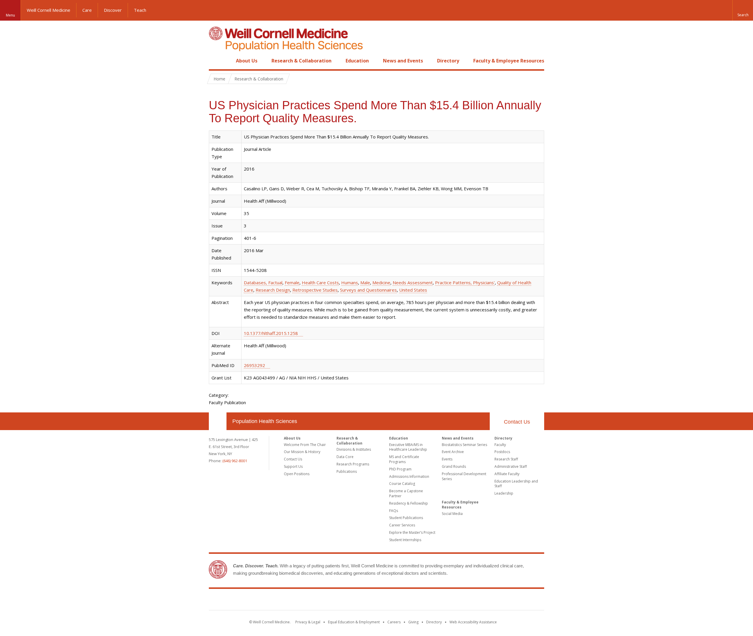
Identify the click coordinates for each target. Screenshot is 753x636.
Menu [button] (10, 15)
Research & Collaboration (301, 60)
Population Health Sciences (264, 421)
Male (365, 282)
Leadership (503, 493)
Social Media (452, 513)
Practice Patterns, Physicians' (465, 282)
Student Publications (406, 517)
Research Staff (506, 459)
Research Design (273, 290)
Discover (113, 10)
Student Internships (405, 539)
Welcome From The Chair (305, 444)
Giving (413, 622)
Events (447, 459)
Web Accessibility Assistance (473, 622)
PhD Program (400, 469)
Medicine (381, 282)
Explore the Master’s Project (412, 532)
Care (87, 10)
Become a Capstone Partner (406, 493)
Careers (394, 622)
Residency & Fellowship (408, 503)
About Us (246, 60)
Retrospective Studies (315, 290)
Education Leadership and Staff (516, 484)
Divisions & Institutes (353, 449)
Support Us (293, 466)
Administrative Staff (510, 466)
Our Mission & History (302, 451)
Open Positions (296, 473)
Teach (140, 10)
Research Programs (352, 464)
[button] (742, 10)
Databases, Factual (263, 282)
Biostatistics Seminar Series (464, 444)
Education (357, 60)
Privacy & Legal (307, 622)
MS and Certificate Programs (404, 459)
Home (215, 60)
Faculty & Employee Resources (508, 60)
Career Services (402, 525)
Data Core (345, 456)
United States (413, 290)
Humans (349, 282)
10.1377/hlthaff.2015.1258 (271, 333)
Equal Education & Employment (354, 622)
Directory (448, 60)
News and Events (403, 60)
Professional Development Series (464, 476)
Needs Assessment (413, 282)
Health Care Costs (320, 282)
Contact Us (517, 422)
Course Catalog (402, 483)
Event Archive (453, 451)
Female (292, 282)
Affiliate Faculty (506, 473)
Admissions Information (409, 476)
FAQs (393, 510)
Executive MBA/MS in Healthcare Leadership (408, 447)
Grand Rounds (454, 466)
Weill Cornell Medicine (48, 10)
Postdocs (502, 451)
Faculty (500, 444)
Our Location (217, 421)
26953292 (254, 365)
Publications (346, 471)
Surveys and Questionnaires (368, 290)
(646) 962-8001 (234, 460)
